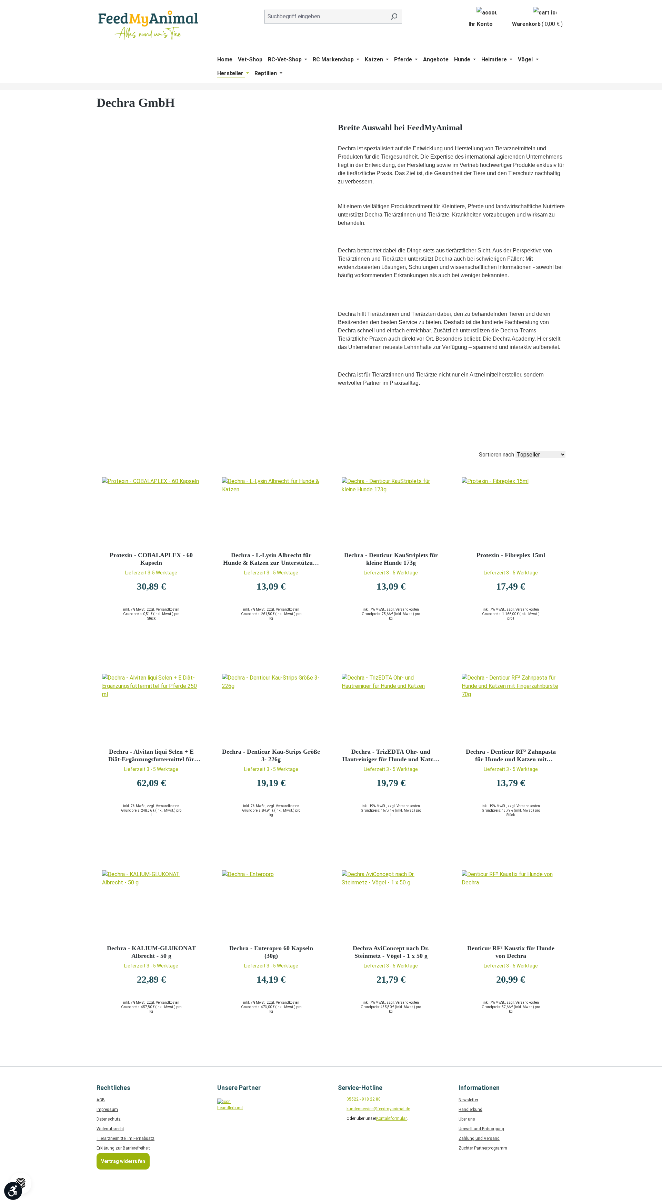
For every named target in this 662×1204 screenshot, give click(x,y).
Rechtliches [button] (113, 1087)
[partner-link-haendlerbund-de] (228, 1109)
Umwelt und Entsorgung (481, 1128)
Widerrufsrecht (110, 1128)
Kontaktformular (391, 1118)
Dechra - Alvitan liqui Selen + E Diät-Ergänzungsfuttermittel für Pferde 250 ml (151, 755)
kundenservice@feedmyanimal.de (378, 1108)
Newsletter (468, 1099)
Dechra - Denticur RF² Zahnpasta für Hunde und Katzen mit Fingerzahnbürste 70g (511, 755)
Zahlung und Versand (479, 1138)
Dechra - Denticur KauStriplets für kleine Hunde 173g (391, 559)
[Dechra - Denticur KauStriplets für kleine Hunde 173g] (391, 511)
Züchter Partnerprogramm (483, 1148)
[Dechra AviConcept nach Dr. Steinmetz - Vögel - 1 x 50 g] (391, 904)
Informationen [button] (479, 1087)
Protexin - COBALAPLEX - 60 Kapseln (151, 559)
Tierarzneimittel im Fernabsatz (125, 1138)
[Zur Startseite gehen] (148, 25)
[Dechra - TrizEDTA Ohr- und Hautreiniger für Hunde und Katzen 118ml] (391, 708)
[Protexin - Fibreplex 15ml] (511, 511)
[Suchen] (394, 16)
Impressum (107, 1109)
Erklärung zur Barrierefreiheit (123, 1148)
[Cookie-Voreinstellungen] (20, 1183)
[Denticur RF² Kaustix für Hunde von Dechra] (511, 904)
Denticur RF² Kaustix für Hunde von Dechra (510, 952)
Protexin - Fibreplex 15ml (511, 555)
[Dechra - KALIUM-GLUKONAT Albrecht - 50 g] (151, 904)
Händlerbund (470, 1109)
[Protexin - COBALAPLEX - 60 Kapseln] (151, 511)
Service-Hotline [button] (360, 1087)
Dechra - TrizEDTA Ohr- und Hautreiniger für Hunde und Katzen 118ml (390, 755)
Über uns (467, 1119)
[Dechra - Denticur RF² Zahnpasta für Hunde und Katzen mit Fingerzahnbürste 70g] (511, 708)
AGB (101, 1099)
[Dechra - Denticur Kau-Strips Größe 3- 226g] (271, 708)
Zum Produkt (151, 645)
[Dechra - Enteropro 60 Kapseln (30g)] (271, 904)
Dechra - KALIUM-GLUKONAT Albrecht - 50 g (151, 952)
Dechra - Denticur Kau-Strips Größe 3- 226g (271, 755)
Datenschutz (109, 1119)
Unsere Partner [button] (239, 1087)
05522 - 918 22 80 (364, 1099)
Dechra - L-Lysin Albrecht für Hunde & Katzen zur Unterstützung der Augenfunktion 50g (271, 559)
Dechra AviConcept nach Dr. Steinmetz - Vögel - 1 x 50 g (391, 952)
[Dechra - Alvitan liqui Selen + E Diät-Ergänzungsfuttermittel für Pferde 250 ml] (151, 708)
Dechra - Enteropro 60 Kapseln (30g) (271, 952)
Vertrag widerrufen (123, 1161)
